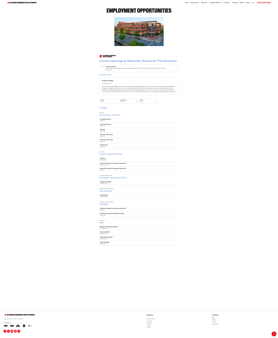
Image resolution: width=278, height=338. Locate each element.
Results (149, 325)
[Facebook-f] (4, 331)
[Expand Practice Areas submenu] (199, 2)
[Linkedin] (11, 331)
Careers (214, 322)
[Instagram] (8, 331)
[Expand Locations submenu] (230, 2)
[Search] (253, 2)
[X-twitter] (18, 331)
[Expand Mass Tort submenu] (208, 2)
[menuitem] (187, 2)
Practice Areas (151, 319)
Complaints (215, 324)
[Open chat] (274, 334)
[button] (194, 2)
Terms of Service (18, 319)
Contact (149, 327)
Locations (149, 321)
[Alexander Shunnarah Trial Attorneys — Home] (22, 2)
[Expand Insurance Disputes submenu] (221, 2)
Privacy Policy (8, 319)
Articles (214, 320)
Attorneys (149, 323)
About (213, 317)
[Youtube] (15, 331)
